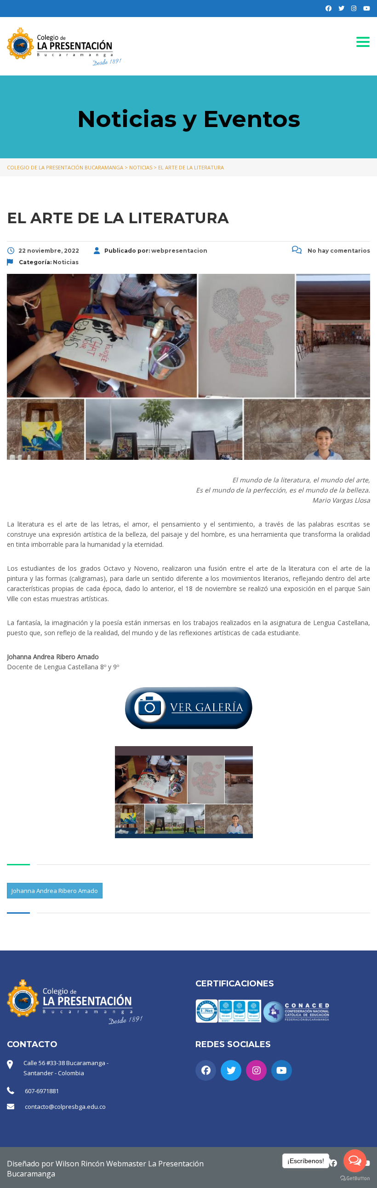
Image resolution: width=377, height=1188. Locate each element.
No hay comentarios (338, 250)
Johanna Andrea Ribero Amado (54, 891)
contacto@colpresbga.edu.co (65, 1106)
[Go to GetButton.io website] (355, 1179)
